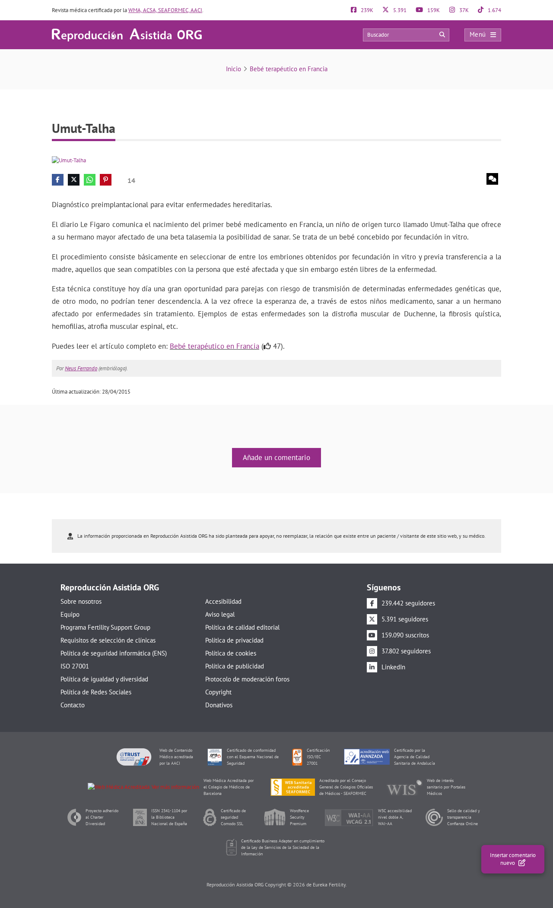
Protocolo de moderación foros (247, 679)
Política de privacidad (234, 640)
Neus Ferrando (81, 368)
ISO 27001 (74, 666)
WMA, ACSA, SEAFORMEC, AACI (165, 10)
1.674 (493, 10)
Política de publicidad (234, 666)
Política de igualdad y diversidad (104, 679)
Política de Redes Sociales (95, 692)
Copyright (218, 692)
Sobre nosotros (81, 601)
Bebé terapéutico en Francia (288, 69)
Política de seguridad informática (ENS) (113, 653)
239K (366, 10)
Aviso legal (220, 614)
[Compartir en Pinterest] (105, 180)
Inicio (233, 69)
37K (463, 10)
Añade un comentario (276, 457)
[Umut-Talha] (69, 160)
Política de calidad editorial (242, 627)
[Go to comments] (492, 179)
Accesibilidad (223, 601)
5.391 (399, 10)
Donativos (218, 705)
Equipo (69, 614)
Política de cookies (230, 653)
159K (433, 10)
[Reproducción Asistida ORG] (127, 34)
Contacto (72, 705)
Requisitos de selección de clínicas (108, 640)
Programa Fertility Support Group (105, 627)
